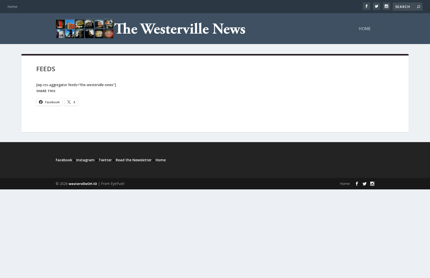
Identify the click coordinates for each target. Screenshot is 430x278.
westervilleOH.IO (83, 183)
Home (12, 6)
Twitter (105, 160)
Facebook (64, 160)
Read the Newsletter (134, 160)
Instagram (85, 160)
